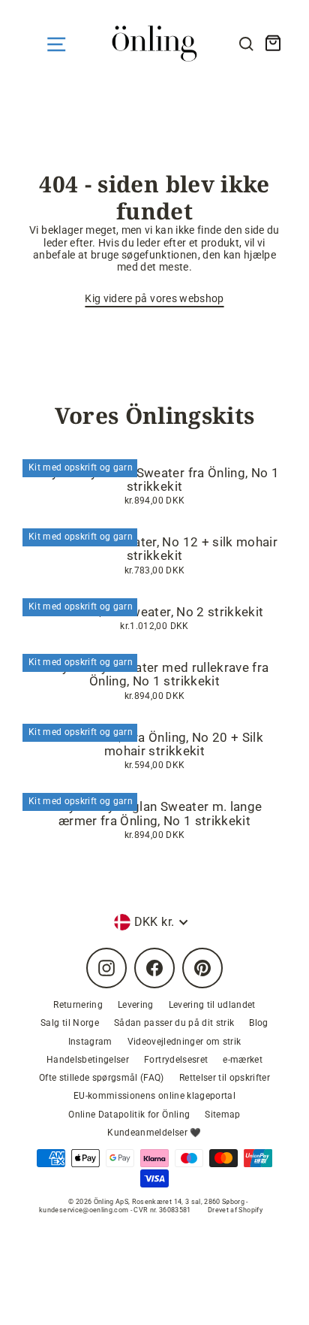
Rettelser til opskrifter (224, 1077)
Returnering (78, 1005)
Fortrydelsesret (176, 1059)
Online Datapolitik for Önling (129, 1114)
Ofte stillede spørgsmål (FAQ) (101, 1077)
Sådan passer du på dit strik (174, 1023)
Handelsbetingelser (87, 1059)
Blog (258, 1023)
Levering (136, 1005)
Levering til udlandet (212, 1005)
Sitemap (222, 1114)
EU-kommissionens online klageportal (155, 1096)
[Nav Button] (56, 44)
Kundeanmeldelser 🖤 (154, 1132)
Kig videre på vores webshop (154, 298)
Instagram (90, 1041)
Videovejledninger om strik (185, 1041)
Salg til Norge (69, 1023)
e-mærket (242, 1059)
